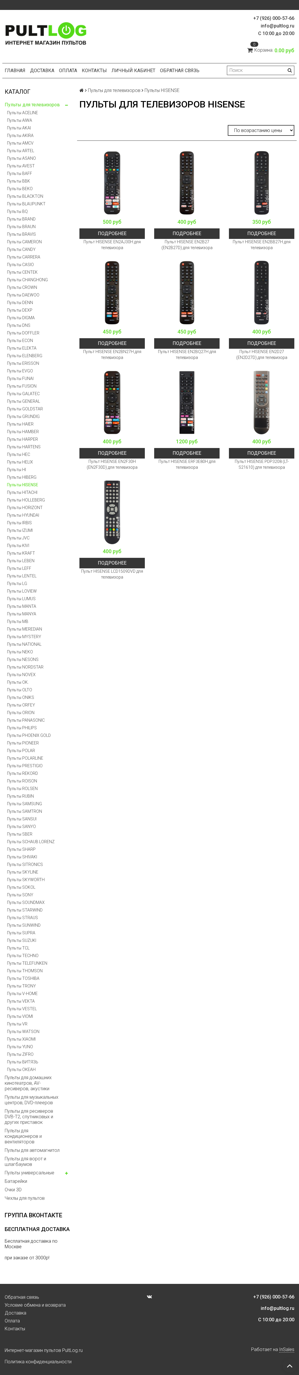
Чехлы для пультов (25, 1198)
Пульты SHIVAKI (22, 857)
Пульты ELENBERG (24, 355)
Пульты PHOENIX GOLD (29, 735)
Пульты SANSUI (21, 819)
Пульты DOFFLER (23, 333)
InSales (286, 1349)
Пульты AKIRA (20, 135)
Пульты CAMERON (24, 241)
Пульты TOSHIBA (23, 978)
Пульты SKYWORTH (26, 879)
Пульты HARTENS (24, 447)
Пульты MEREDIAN (24, 629)
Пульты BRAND (21, 219)
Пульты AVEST (21, 166)
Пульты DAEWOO (23, 295)
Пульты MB (17, 621)
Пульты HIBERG (21, 477)
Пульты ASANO (21, 158)
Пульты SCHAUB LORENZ (31, 841)
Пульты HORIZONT (25, 507)
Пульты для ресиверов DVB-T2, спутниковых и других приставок (29, 1116)
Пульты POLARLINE (25, 758)
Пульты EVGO (20, 371)
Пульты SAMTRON (24, 811)
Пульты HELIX (20, 462)
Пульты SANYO (21, 826)
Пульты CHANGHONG (27, 279)
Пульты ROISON (22, 781)
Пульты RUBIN (20, 796)
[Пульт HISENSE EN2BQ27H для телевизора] (187, 292)
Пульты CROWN (22, 287)
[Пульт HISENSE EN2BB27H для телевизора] (261, 183)
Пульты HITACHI (22, 492)
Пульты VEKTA (21, 1001)
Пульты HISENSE (22, 484)
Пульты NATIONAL (24, 644)
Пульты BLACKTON (25, 196)
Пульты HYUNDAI (23, 515)
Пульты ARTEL (20, 150)
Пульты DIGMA (21, 317)
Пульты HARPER (22, 439)
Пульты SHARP (21, 849)
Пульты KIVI (18, 545)
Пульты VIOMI (20, 1016)
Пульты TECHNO (23, 955)
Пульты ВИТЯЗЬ (22, 1062)
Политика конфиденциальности (38, 1361)
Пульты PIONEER (23, 743)
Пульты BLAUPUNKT (26, 204)
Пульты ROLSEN (22, 788)
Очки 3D (13, 1189)
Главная (15, 70)
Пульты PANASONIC (26, 720)
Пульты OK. (18, 682)
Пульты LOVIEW (22, 591)
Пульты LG (17, 583)
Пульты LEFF (19, 568)
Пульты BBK (18, 181)
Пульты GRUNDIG (23, 416)
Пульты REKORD (22, 773)
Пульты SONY (20, 895)
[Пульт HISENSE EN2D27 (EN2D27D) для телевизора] (261, 292)
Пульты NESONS (23, 659)
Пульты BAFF (19, 173)
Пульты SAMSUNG (24, 803)
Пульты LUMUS (21, 598)
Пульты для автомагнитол (32, 1150)
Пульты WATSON (23, 1031)
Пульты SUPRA (21, 932)
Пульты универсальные (29, 1173)
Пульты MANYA (21, 614)
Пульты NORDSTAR (25, 667)
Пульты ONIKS (20, 697)
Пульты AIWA (19, 120)
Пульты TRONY (21, 986)
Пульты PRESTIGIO (25, 765)
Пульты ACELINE (22, 112)
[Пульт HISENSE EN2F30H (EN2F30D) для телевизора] (112, 402)
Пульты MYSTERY (24, 636)
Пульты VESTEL (22, 1008)
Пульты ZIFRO (20, 1054)
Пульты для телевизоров (32, 104)
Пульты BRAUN (21, 226)
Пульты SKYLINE (22, 872)
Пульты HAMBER (23, 431)
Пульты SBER (19, 834)
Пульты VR (17, 1024)
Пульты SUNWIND (24, 925)
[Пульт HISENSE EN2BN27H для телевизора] (112, 292)
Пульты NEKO (20, 652)
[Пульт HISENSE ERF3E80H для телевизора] (187, 402)
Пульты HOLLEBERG (26, 500)
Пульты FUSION (21, 386)
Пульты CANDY (21, 249)
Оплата (68, 70)
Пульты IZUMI (20, 530)
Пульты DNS (18, 325)
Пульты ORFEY (21, 705)
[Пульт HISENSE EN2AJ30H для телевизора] (112, 183)
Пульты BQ (17, 211)
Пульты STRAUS (22, 917)
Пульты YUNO (20, 1046)
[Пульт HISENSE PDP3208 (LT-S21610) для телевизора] (261, 402)
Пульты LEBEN (20, 560)
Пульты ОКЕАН (21, 1069)
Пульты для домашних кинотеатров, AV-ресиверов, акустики (28, 1083)
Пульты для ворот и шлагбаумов (25, 1161)
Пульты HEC (18, 454)
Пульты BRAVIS (21, 234)
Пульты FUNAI (20, 378)
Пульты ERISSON (23, 363)
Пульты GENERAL (23, 401)
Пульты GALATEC (23, 393)
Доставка (42, 70)
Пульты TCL (18, 948)
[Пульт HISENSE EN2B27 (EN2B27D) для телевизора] (187, 183)
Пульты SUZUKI (21, 940)
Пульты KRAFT (21, 553)
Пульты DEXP (19, 310)
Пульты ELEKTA (21, 348)
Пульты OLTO (19, 690)
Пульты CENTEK (22, 272)
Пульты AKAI (19, 128)
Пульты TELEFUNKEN (27, 963)
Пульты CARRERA (23, 257)
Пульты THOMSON (25, 970)
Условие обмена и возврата (35, 1305)
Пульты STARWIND (25, 910)
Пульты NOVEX (21, 674)
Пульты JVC (18, 538)
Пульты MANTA (21, 606)
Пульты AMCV (20, 143)
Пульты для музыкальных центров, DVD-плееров (31, 1099)
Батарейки (16, 1181)
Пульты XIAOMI (21, 1039)
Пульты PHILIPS (22, 727)
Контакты (94, 70)
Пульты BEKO (20, 188)
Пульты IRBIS (19, 522)
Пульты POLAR (21, 750)
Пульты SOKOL (21, 887)
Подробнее (112, 233)
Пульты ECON (20, 340)
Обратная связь (179, 70)
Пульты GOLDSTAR (25, 409)
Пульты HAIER (20, 424)
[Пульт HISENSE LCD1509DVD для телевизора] (112, 512)
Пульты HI (16, 469)
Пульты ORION (20, 712)
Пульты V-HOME (22, 993)
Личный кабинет (133, 70)
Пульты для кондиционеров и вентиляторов (23, 1136)
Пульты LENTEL (21, 576)
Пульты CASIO (20, 264)
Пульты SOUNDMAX (26, 902)
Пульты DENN (20, 302)
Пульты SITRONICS (25, 864)
